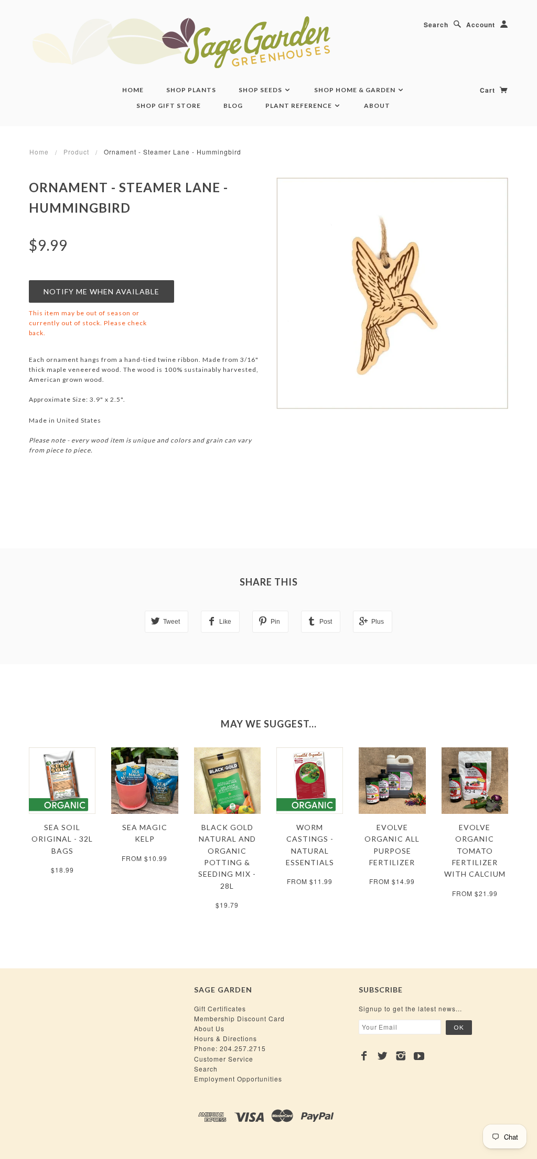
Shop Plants (191, 90)
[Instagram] (400, 1056)
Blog (233, 105)
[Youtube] (419, 1056)
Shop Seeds (261, 90)
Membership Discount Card (239, 1018)
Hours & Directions (225, 1038)
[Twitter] (382, 1056)
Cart (488, 90)
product (76, 151)
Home (133, 90)
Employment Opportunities (238, 1078)
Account (480, 24)
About (377, 105)
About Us (209, 1028)
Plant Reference (299, 105)
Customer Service (223, 1058)
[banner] (238, 42)
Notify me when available (101, 291)
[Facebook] (364, 1056)
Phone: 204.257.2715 (230, 1048)
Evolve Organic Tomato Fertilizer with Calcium (475, 851)
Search (436, 24)
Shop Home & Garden (355, 90)
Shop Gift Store (168, 105)
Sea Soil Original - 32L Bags (62, 839)
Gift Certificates (220, 1008)
